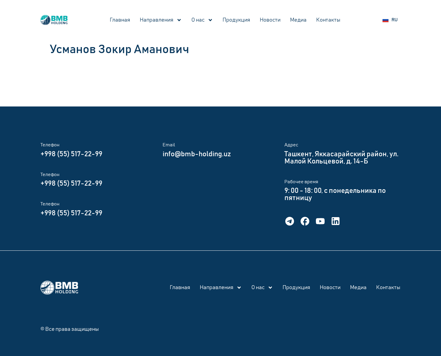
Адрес (291, 144)
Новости (270, 20)
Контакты (328, 20)
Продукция (236, 20)
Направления (156, 20)
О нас (198, 20)
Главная (120, 20)
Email (169, 144)
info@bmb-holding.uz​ (197, 154)
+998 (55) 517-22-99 (71, 154)
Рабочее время (301, 181)
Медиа (298, 20)
